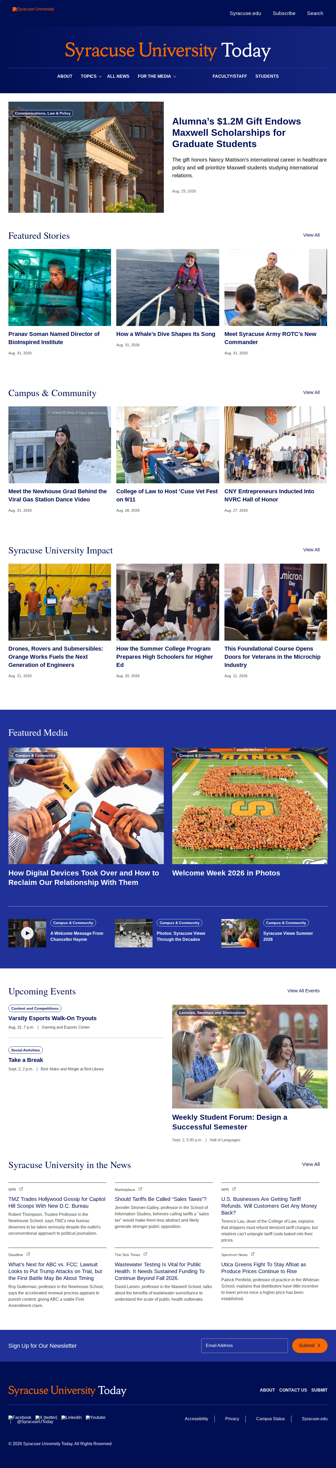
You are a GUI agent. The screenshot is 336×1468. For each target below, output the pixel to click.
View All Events (303, 990)
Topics (89, 76)
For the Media (154, 76)
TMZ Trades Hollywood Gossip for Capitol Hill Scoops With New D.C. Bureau (56, 1202)
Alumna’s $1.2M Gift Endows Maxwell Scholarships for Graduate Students (236, 132)
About (64, 76)
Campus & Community (35, 755)
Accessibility (196, 1419)
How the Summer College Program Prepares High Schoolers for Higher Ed (164, 656)
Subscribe (284, 13)
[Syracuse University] (45, 13)
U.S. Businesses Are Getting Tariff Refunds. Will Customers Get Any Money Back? (269, 1206)
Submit (307, 1345)
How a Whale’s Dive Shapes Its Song (165, 334)
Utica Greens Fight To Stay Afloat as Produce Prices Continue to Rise (263, 1268)
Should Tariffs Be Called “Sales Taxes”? (161, 1199)
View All (311, 235)
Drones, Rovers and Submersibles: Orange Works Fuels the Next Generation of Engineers (55, 656)
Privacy (232, 1419)
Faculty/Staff (230, 76)
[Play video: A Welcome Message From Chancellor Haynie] (27, 933)
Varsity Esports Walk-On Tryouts (52, 1018)
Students (267, 76)
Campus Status (270, 1419)
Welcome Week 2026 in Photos (226, 873)
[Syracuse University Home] (168, 50)
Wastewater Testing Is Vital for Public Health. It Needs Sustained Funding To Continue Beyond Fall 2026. (159, 1271)
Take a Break (25, 1060)
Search (315, 13)
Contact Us (293, 1390)
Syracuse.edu (245, 13)
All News (118, 76)
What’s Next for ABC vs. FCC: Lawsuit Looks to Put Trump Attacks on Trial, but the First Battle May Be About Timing (55, 1271)
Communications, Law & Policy (43, 113)
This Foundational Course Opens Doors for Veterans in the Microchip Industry (272, 656)
